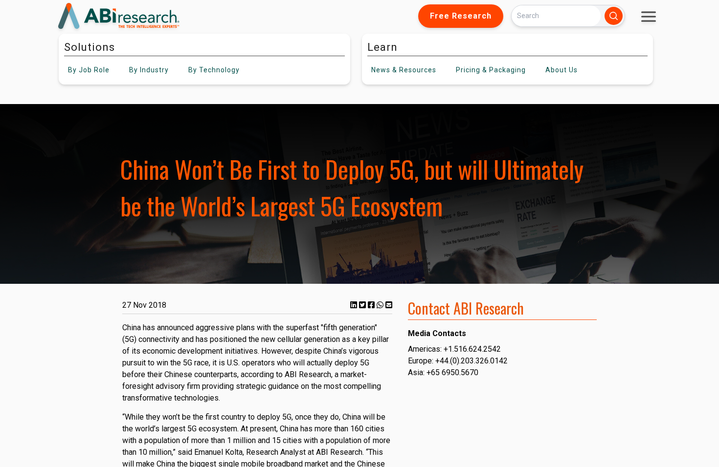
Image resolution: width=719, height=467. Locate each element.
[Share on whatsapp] (381, 305)
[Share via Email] (388, 305)
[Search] (614, 16)
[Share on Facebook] (372, 305)
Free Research (461, 16)
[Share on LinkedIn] (354, 305)
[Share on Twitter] (363, 305)
